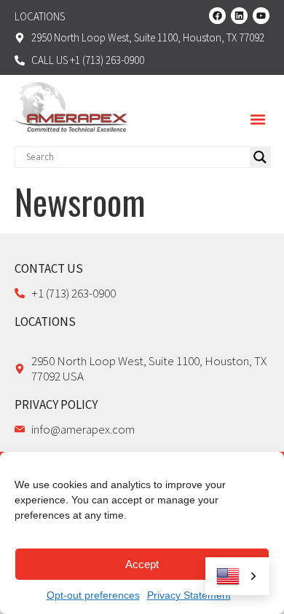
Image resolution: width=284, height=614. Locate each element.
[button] (257, 120)
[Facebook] (217, 15)
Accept (142, 564)
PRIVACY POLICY (56, 404)
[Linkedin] (239, 15)
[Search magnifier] (260, 157)
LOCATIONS (45, 322)
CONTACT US (49, 268)
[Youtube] (261, 15)
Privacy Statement (189, 595)
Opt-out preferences (93, 595)
